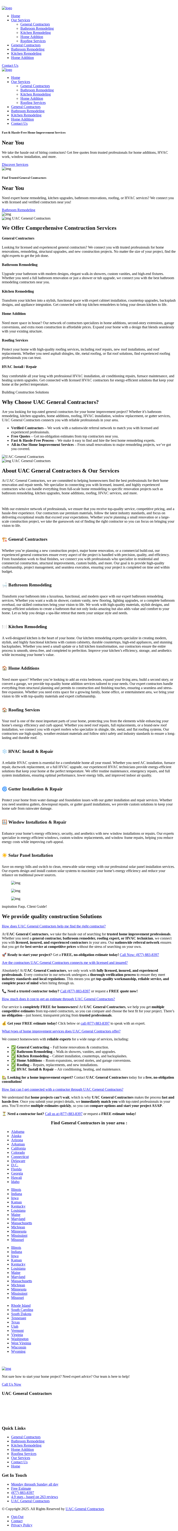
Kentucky (18, 1206)
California (18, 1148)
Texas (15, 1322)
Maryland (18, 1219)
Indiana (16, 1194)
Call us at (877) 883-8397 (64, 1114)
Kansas (16, 1202)
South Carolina (22, 1310)
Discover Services (15, 164)
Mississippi (19, 1235)
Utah (14, 1326)
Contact (16, 1521)
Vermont (17, 1331)
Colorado (18, 1152)
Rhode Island (21, 1305)
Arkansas (18, 1144)
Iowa (15, 1198)
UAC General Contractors (30, 1501)
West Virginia (21, 1343)
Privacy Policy (21, 1525)
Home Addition (31, 37)
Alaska (16, 1136)
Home (15, 16)
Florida (16, 1169)
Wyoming (18, 1351)
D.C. (14, 1165)
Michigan (18, 1227)
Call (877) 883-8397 (75, 991)
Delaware (18, 1161)
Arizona (17, 1140)
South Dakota (21, 1314)
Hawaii (16, 1177)
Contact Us (10, 65)
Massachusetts (21, 1223)
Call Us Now (11, 1384)
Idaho (15, 1182)
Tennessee (18, 1318)
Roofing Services (33, 41)
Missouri (17, 1240)
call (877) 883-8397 (95, 1023)
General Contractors (35, 24)
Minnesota (18, 1231)
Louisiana (18, 1210)
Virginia (17, 1335)
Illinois (16, 1190)
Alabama (17, 1132)
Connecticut (20, 1157)
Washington (20, 1339)
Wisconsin (18, 1347)
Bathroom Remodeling (37, 28)
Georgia (17, 1173)
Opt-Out (17, 1517)
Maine (15, 1215)
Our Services (20, 20)
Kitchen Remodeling (35, 33)
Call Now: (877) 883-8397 (139, 955)
